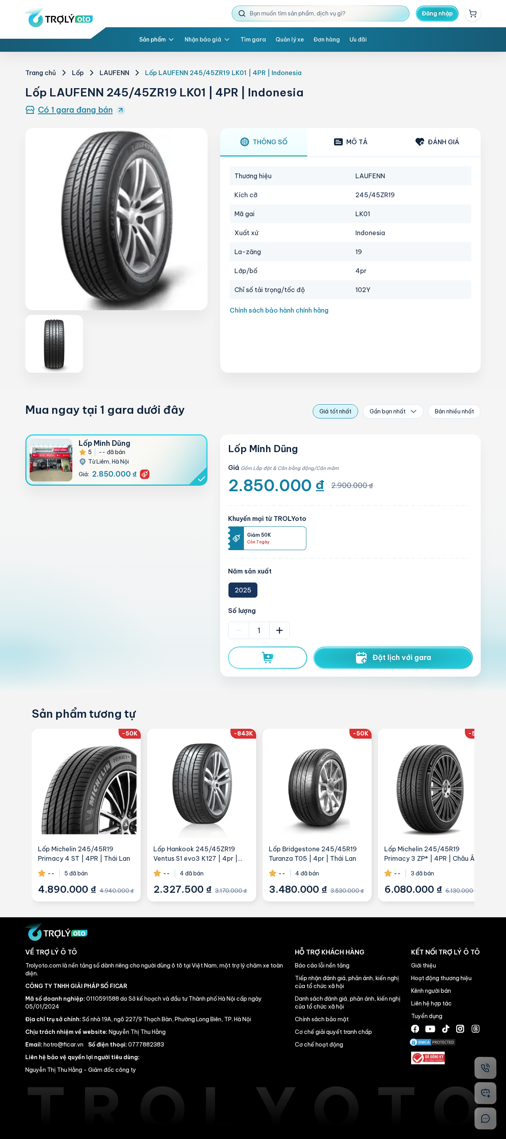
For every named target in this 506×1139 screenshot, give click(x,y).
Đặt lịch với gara (401, 657)
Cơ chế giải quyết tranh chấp (333, 1031)
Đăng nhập (437, 13)
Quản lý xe (290, 39)
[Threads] (475, 1029)
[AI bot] (485, 1093)
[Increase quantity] (280, 630)
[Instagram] (460, 1029)
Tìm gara (253, 39)
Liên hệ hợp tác (431, 1003)
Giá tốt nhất (335, 411)
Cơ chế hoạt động (319, 1044)
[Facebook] (415, 1029)
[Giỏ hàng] (473, 13)
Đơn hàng (326, 39)
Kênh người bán (431, 990)
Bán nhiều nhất (454, 411)
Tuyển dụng (426, 1016)
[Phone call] (485, 1068)
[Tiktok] (446, 1029)
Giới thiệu (423, 965)
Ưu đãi (358, 39)
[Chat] (485, 1118)
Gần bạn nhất (388, 411)
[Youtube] (430, 1029)
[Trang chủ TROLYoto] (59, 17)
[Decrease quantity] (238, 630)
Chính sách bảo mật (322, 1019)
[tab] (263, 142)
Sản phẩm (152, 39)
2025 (243, 590)
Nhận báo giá (203, 39)
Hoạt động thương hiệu (441, 978)
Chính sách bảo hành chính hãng (279, 310)
